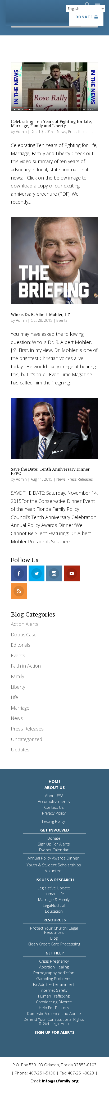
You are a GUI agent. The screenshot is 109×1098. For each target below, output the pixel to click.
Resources (54, 919)
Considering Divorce (54, 1001)
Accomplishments (54, 801)
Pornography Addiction (53, 972)
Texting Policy (53, 821)
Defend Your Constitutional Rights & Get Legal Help (54, 1021)
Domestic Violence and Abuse (54, 1013)
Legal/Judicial (54, 905)
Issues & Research (54, 879)
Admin (21, 131)
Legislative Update (54, 887)
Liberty (18, 687)
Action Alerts (24, 624)
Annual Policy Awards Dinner (53, 858)
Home (55, 781)
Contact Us (54, 807)
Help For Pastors (54, 1007)
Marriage (20, 708)
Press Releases (80, 131)
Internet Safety (53, 990)
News (61, 131)
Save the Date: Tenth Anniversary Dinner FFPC (50, 471)
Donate (84, 16)
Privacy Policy (54, 813)
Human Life (54, 893)
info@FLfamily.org (60, 1080)
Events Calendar (54, 849)
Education (54, 911)
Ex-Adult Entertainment (54, 984)
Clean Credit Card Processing (54, 944)
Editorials (20, 645)
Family (17, 676)
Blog (54, 938)
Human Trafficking (54, 996)
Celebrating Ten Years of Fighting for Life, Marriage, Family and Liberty (51, 123)
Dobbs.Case (24, 634)
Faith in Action (26, 666)
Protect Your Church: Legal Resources (54, 930)
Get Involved (54, 830)
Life (14, 697)
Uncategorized (26, 739)
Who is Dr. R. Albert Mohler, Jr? (40, 314)
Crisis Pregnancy (54, 961)
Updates (20, 749)
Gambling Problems (53, 978)
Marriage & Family (54, 899)
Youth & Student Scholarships (54, 864)
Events (61, 320)
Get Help (55, 952)
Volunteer (54, 870)
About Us (54, 787)
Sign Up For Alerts (54, 844)
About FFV (54, 795)
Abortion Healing (54, 967)
